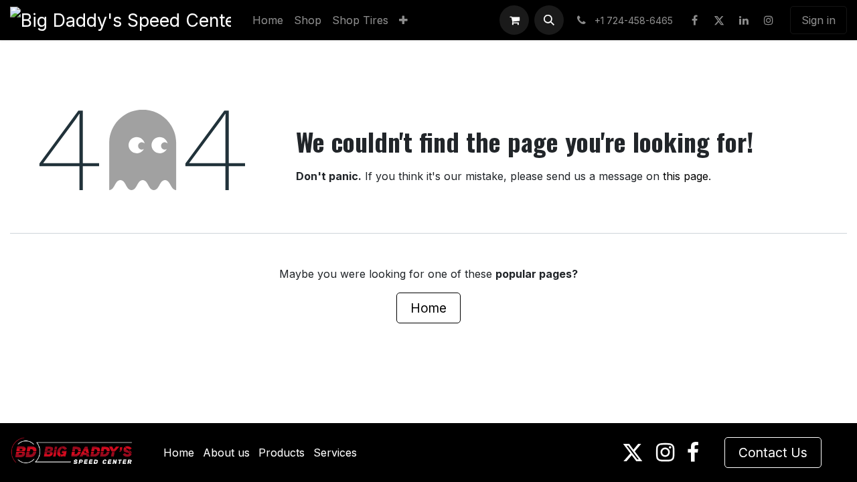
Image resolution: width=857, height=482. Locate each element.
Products (281, 452)
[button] (549, 20)
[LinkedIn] (744, 20)
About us (226, 452)
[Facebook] (694, 20)
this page (685, 176)
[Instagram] (768, 20)
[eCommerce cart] (514, 20)
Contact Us (772, 453)
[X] (719, 20)
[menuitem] (268, 20)
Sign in (818, 20)
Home (428, 308)
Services (335, 452)
